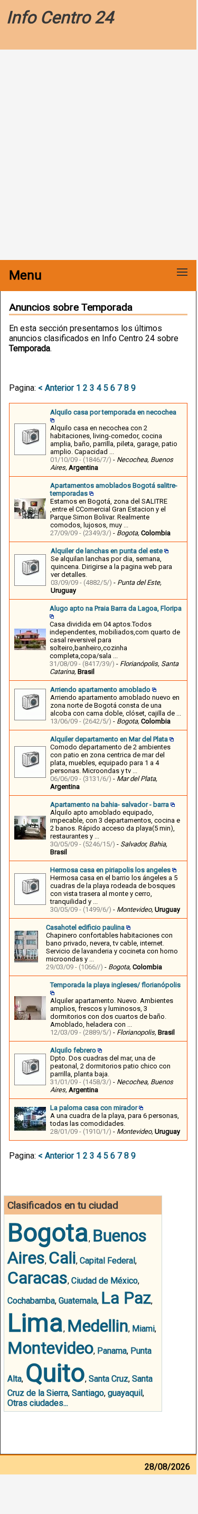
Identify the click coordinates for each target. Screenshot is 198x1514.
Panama (112, 1351)
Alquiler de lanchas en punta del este (107, 551)
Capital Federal (107, 1261)
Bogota (48, 1233)
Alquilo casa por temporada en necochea (113, 412)
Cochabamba (31, 1301)
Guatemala (78, 1301)
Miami (143, 1329)
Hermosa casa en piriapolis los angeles (110, 870)
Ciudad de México (104, 1281)
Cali (62, 1258)
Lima (35, 1323)
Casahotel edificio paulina (85, 927)
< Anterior (56, 388)
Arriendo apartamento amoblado (100, 689)
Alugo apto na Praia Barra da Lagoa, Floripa (116, 608)
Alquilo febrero (73, 1050)
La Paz (126, 1298)
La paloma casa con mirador (93, 1108)
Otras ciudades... (37, 1403)
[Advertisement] (99, 156)
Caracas (37, 1278)
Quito (55, 1373)
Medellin (97, 1326)
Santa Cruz (108, 1379)
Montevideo (50, 1348)
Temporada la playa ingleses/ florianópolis (115, 985)
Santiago (88, 1393)
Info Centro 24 (60, 17)
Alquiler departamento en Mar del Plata (109, 739)
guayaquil (125, 1393)
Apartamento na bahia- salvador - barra (109, 804)
